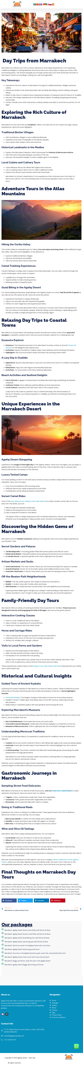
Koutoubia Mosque (13, 697)
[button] (9, 900)
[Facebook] (2, 1014)
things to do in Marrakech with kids (47, 666)
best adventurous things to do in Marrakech (27, 501)
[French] (42, 4)
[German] (45, 4)
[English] (40, 4)
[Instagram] (6, 1014)
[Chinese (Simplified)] (37, 4)
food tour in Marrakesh (62, 791)
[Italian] (48, 4)
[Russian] (50, 4)
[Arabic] (34, 4)
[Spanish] (53, 4)
